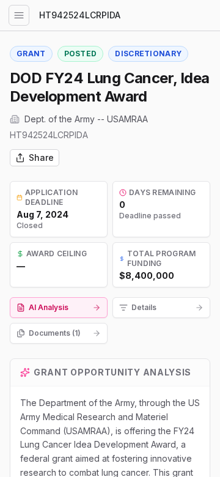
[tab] (59, 307)
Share (41, 157)
